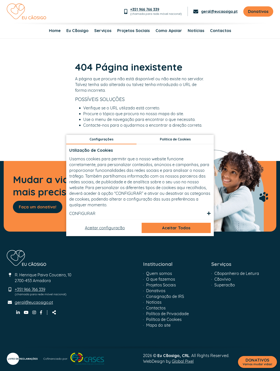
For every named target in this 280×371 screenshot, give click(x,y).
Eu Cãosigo (77, 30)
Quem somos (159, 273)
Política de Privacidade (167, 313)
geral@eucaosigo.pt (219, 11)
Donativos (258, 11)
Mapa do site (158, 325)
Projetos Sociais (133, 30)
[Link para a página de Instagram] (35, 312)
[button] (140, 213)
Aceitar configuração (105, 227)
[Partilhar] (54, 312)
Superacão (224, 284)
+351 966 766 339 (144, 9)
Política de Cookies (164, 319)
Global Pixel (183, 361)
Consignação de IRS (165, 296)
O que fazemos (160, 279)
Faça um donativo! (37, 206)
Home (55, 30)
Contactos (220, 30)
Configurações (101, 139)
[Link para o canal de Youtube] (26, 312)
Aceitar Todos (176, 227)
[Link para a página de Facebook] (41, 312)
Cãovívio (222, 279)
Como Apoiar (169, 30)
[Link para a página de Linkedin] (18, 312)
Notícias (196, 30)
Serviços (103, 30)
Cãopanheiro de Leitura (236, 273)
